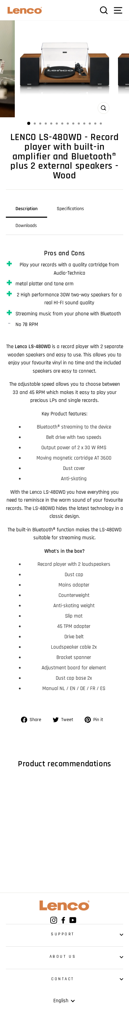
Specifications (70, 209)
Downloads (26, 226)
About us (63, 956)
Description (26, 209)
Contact (62, 979)
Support (63, 934)
